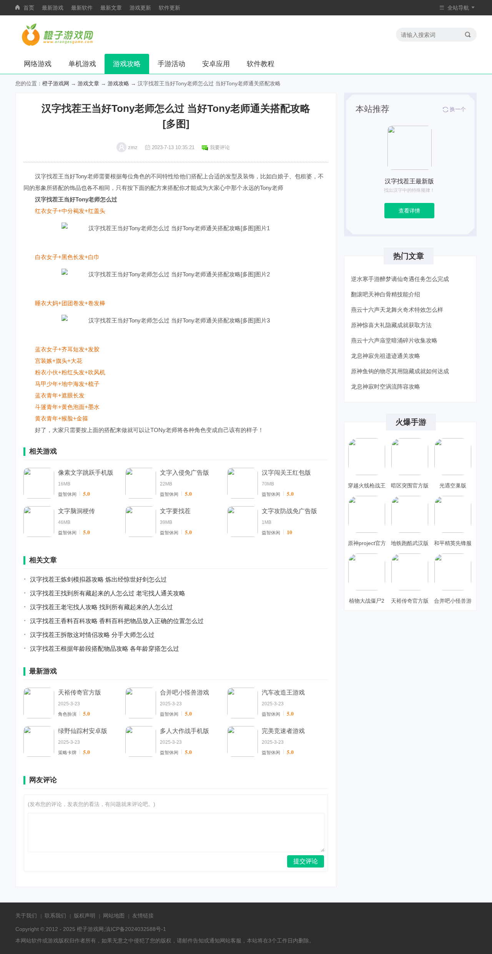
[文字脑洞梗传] (38, 521)
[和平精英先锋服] (453, 514)
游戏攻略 (127, 64)
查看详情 (409, 211)
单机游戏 (82, 64)
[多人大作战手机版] (140, 741)
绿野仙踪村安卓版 (82, 731)
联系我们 (55, 915)
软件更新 (169, 8)
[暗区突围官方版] (410, 456)
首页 (28, 8)
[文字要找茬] (140, 521)
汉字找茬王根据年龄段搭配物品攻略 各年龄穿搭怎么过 (104, 648)
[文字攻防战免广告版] (242, 521)
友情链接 (143, 915)
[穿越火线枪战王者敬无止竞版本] (366, 456)
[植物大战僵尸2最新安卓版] (366, 572)
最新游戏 (52, 8)
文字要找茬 (175, 511)
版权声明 (84, 915)
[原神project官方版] (366, 514)
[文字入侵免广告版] (140, 483)
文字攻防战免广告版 (289, 511)
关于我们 (26, 915)
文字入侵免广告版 (184, 472)
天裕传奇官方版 (79, 692)
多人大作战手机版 (184, 731)
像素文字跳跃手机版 (85, 472)
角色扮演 (67, 714)
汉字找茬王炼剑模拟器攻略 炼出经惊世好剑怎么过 (98, 579)
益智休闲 (67, 494)
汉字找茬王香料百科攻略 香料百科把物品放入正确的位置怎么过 (117, 621)
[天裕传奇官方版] (38, 703)
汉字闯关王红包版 (286, 472)
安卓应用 (216, 64)
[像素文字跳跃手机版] (38, 483)
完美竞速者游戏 (283, 731)
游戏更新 (140, 8)
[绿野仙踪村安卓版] (38, 741)
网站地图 (114, 915)
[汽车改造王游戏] (242, 703)
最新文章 (111, 8)
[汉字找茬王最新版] (409, 148)
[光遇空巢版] (453, 456)
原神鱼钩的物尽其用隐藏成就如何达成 (400, 371)
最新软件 (82, 8)
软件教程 (260, 64)
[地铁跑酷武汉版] (410, 514)
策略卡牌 (67, 752)
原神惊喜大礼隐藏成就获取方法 (391, 325)
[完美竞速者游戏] (242, 741)
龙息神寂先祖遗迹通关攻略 (385, 355)
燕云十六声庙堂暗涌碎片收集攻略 (394, 340)
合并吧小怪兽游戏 (184, 692)
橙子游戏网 (55, 83)
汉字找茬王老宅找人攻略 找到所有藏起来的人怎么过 (101, 607)
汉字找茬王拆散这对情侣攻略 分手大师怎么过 (92, 635)
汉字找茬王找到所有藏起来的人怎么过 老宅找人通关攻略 (107, 593)
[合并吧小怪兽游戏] (140, 703)
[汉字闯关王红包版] (242, 483)
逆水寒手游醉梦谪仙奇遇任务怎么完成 (400, 279)
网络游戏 (38, 64)
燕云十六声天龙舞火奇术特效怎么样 (397, 309)
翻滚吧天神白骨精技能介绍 (385, 294)
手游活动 (171, 64)
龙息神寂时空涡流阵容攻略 (385, 386)
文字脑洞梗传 (76, 511)
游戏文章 (88, 83)
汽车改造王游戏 (283, 692)
